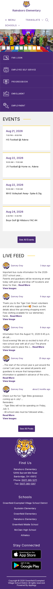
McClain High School (25, 530)
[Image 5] (21, 48)
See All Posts (26, 428)
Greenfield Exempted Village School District (25, 503)
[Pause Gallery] (48, 48)
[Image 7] (30, 48)
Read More (24, 285)
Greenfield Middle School (25, 524)
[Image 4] (16, 48)
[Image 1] (3, 48)
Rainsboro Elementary (25, 519)
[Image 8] (34, 48)
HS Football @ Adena (18, 139)
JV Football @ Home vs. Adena (23, 166)
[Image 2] (8, 48)
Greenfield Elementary (25, 513)
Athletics (25, 535)
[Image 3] (12, 48)
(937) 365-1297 (28, 483)
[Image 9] (38, 48)
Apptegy (32, 585)
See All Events (26, 239)
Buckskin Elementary (25, 508)
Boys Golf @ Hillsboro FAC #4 (22, 220)
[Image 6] (25, 48)
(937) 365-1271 (29, 480)
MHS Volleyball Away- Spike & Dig (24, 193)
